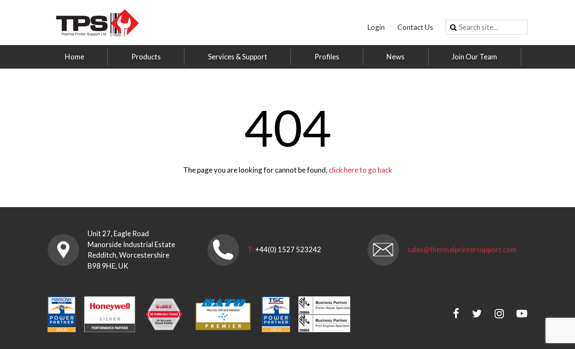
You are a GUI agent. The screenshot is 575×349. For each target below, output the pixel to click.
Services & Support (237, 56)
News (395, 56)
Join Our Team (474, 56)
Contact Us (415, 27)
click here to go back (360, 169)
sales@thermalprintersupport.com (461, 249)
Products (146, 56)
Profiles (326, 56)
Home (74, 56)
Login (376, 27)
